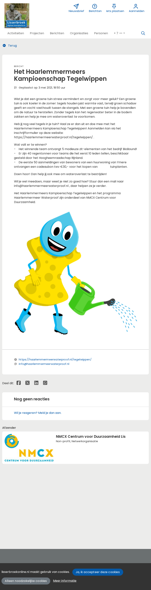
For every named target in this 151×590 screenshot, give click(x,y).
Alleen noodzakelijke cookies (26, 581)
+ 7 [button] (116, 33)
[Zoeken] (143, 33)
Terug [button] (12, 45)
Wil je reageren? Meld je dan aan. (37, 413)
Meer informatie (64, 581)
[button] (15, 33)
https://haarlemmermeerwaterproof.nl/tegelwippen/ (55, 359)
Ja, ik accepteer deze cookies (98, 572)
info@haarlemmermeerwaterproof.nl (44, 364)
